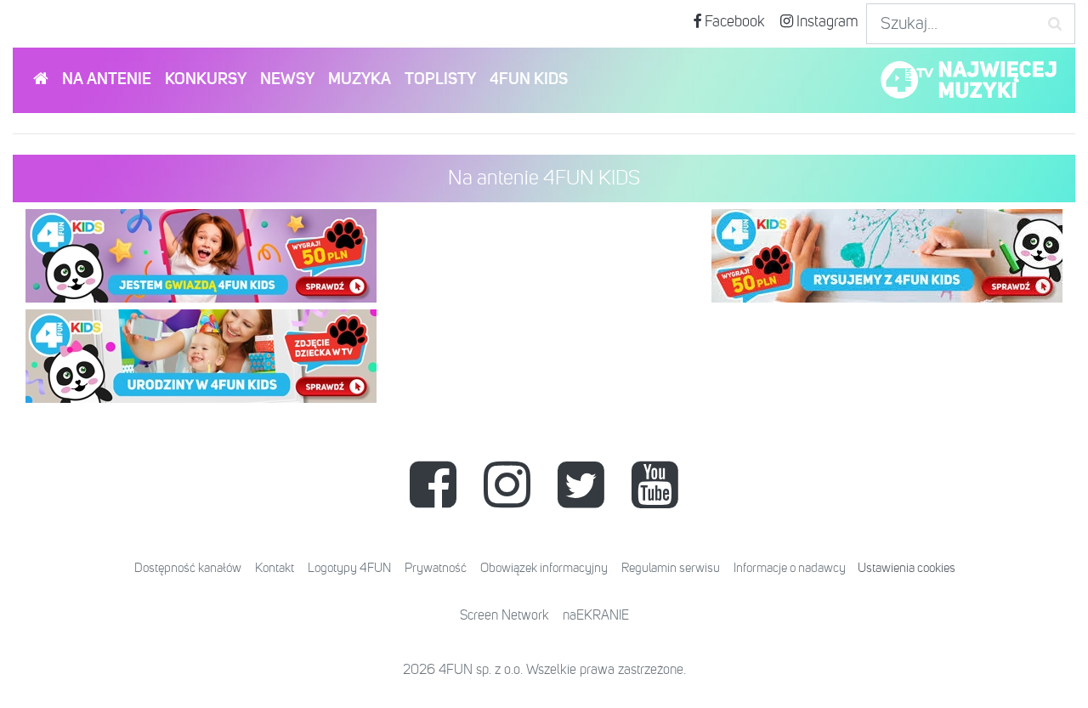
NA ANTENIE (106, 79)
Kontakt (274, 568)
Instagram (825, 22)
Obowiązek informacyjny (544, 568)
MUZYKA (359, 79)
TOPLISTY (440, 79)
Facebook (733, 22)
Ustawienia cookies (906, 568)
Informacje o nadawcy (790, 568)
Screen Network (504, 616)
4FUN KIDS (529, 79)
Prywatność (436, 568)
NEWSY (287, 79)
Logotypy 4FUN (349, 568)
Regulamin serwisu (670, 568)
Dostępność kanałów (187, 568)
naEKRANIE (596, 616)
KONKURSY (205, 79)
